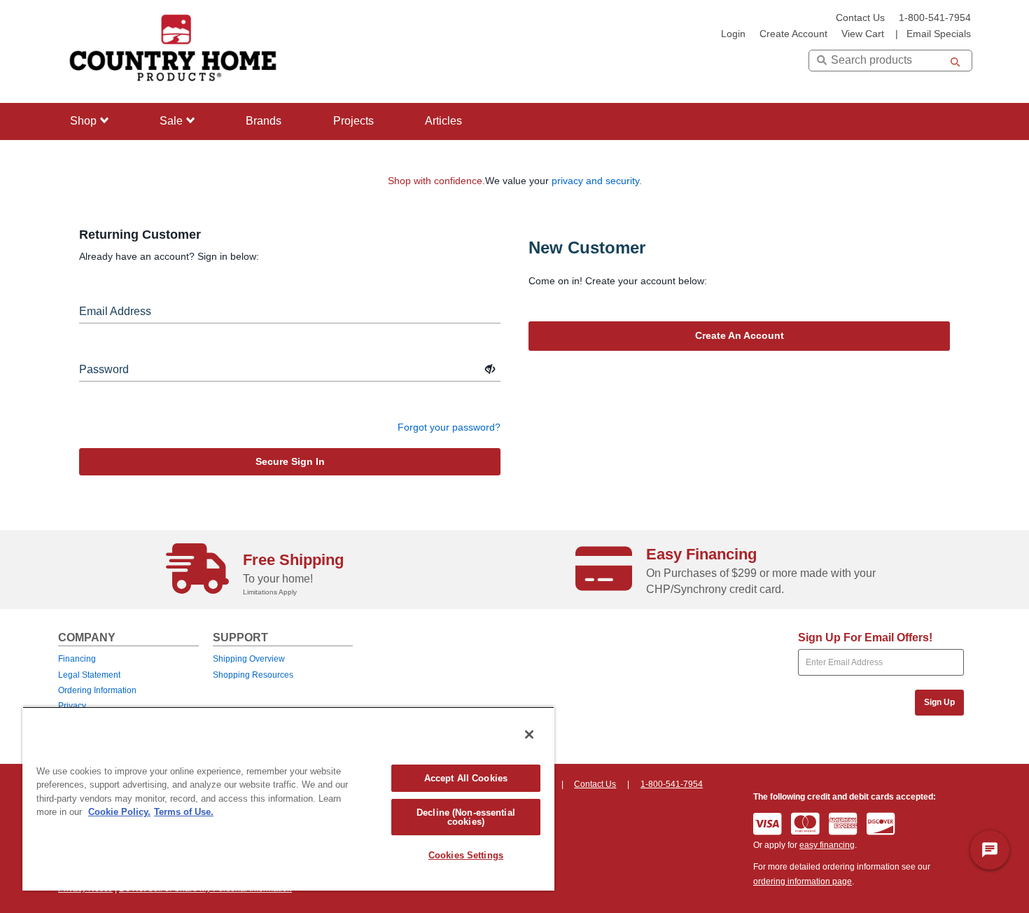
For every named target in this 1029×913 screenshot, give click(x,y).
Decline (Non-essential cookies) (465, 817)
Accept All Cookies (465, 778)
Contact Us (860, 18)
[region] (288, 798)
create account (793, 34)
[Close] (529, 734)
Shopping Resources (253, 675)
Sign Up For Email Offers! (865, 637)
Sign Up (939, 702)
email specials (938, 34)
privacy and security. (597, 180)
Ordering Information (97, 690)
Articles (443, 121)
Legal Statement (89, 675)
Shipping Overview (249, 659)
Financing (77, 659)
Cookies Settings (465, 855)
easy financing (827, 845)
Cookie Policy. (119, 812)
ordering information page (802, 881)
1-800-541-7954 (935, 18)
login (733, 34)
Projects (353, 121)
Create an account (739, 335)
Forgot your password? (449, 427)
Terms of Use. (184, 812)
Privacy (72, 706)
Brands (263, 121)
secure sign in (290, 461)
